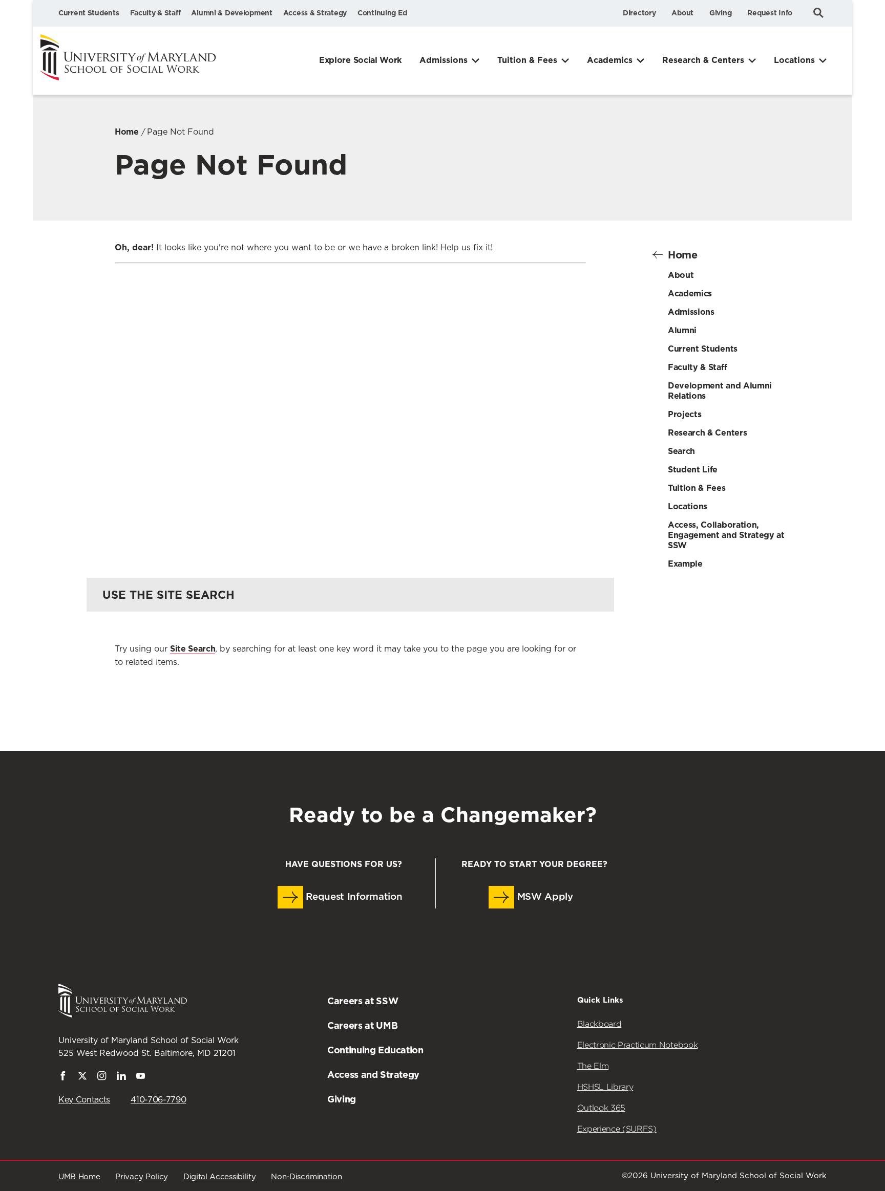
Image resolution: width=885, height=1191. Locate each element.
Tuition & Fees (527, 60)
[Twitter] (82, 1078)
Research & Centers (703, 60)
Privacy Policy (141, 1177)
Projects (684, 414)
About (682, 13)
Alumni (682, 330)
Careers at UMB (362, 1025)
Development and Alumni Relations (720, 391)
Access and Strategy (373, 1074)
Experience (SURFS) (617, 1128)
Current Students (88, 13)
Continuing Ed (382, 13)
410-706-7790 (158, 1100)
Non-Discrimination (306, 1177)
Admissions (443, 60)
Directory (639, 13)
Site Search (192, 649)
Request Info (769, 13)
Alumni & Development (231, 13)
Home (127, 132)
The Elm (593, 1066)
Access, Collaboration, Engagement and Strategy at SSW (726, 535)
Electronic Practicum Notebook (637, 1045)
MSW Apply (543, 897)
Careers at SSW (362, 1000)
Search (681, 451)
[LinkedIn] (121, 1078)
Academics (610, 60)
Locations (794, 60)
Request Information (353, 897)
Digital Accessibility (219, 1177)
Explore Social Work (360, 60)
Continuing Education (375, 1050)
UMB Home (79, 1177)
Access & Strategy (315, 13)
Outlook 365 (601, 1107)
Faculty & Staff (155, 13)
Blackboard (599, 1024)
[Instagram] (102, 1078)
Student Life (693, 469)
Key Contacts (84, 1100)
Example (685, 564)
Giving (720, 13)
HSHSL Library (605, 1086)
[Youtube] (140, 1078)
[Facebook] (63, 1078)
